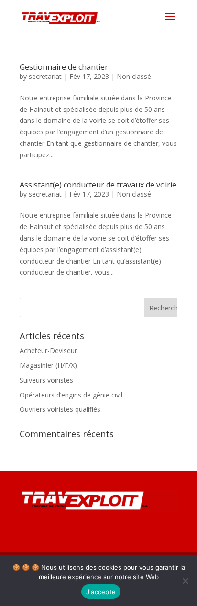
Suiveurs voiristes (46, 380)
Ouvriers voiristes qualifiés (60, 409)
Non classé (134, 76)
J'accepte (101, 591)
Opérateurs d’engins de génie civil (71, 394)
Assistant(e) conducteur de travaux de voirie (98, 184)
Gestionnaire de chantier (64, 67)
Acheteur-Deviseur (48, 350)
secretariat (45, 76)
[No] (185, 580)
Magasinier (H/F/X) (48, 365)
